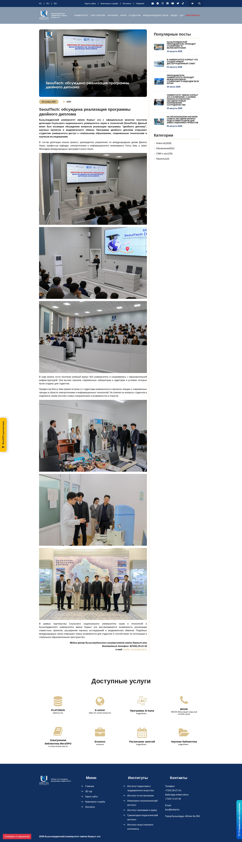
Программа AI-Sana (142, 710)
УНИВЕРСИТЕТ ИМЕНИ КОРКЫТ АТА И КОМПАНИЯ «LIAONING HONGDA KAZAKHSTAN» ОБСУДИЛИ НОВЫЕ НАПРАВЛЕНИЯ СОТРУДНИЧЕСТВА (182, 100)
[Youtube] (172, 3)
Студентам (135, 15)
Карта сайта (90, 3)
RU (47, 3)
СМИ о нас (164, 153)
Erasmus (100, 741)
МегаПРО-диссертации (3, 433)
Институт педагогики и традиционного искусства (140, 788)
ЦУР (182, 15)
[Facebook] (167, 3)
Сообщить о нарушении (17, 836)
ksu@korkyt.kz (172, 809)
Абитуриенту (193, 15)
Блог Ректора (98, 15)
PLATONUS (58, 710)
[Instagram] (163, 3)
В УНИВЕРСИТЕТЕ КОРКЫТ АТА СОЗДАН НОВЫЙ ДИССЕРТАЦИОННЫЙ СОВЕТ (182, 62)
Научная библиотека (184, 741)
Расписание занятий (142, 741)
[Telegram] (158, 3)
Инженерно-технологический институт (142, 803)
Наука (123, 15)
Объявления (165, 148)
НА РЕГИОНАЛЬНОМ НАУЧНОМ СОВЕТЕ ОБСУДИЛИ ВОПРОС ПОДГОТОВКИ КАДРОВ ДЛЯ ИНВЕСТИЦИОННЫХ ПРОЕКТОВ (182, 120)
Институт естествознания (140, 795)
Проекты (162, 159)
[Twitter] (178, 3)
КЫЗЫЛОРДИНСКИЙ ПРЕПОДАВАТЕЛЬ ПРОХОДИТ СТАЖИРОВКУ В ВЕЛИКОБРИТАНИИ (181, 45)
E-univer (100, 710)
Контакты (127, 3)
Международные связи (155, 15)
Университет (81, 15)
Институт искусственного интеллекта (140, 827)
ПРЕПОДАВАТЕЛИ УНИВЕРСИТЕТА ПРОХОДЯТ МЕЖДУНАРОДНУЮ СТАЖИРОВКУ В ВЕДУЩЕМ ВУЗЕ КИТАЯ (183, 79)
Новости (163, 143)
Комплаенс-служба (109, 3)
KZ (40, 3)
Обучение (112, 15)
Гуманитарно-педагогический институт (142, 817)
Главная (89, 786)
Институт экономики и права (142, 810)
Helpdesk (140, 3)
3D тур (88, 791)
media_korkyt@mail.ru (135, 649)
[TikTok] (183, 3)
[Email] (153, 3)
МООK (184, 709)
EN (55, 3)
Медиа (174, 15)
